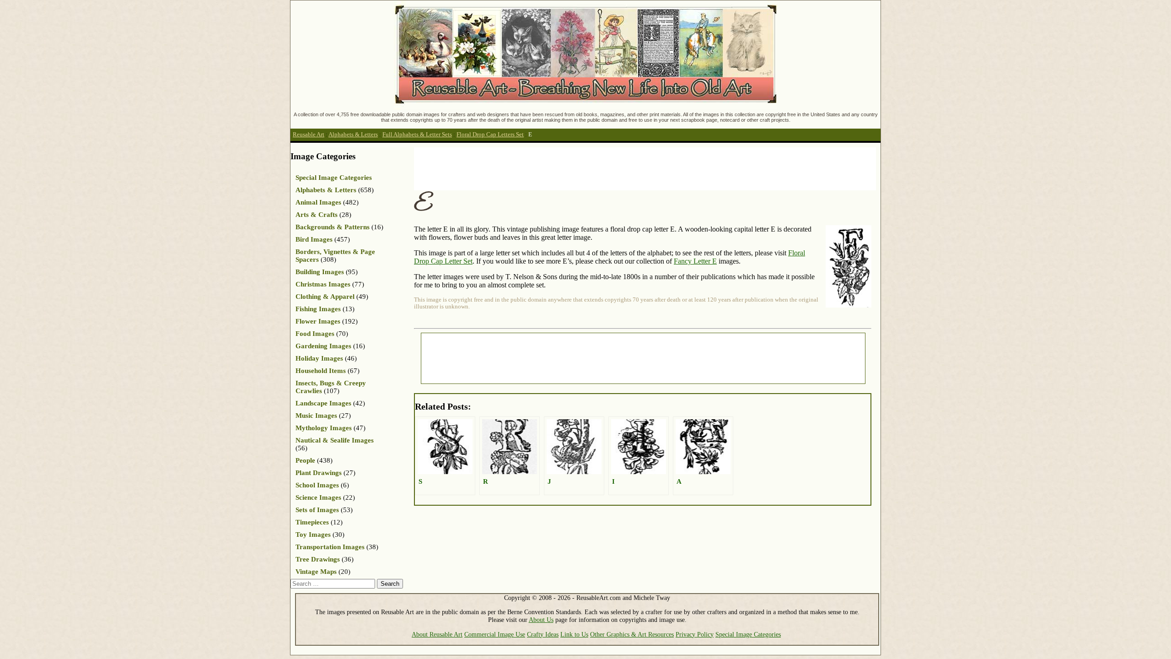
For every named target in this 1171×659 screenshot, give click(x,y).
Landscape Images (323, 403)
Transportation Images (330, 547)
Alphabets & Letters (353, 134)
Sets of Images (317, 509)
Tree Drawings (317, 559)
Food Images (314, 333)
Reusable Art (308, 134)
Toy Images (313, 534)
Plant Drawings (318, 472)
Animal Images (318, 202)
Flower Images (317, 321)
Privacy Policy (695, 634)
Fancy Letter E (695, 261)
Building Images (319, 271)
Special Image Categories (333, 177)
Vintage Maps (316, 571)
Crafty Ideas (543, 634)
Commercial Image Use (494, 634)
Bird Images (314, 239)
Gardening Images (323, 346)
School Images (317, 485)
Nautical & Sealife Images (334, 440)
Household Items (320, 370)
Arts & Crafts (316, 214)
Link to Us (574, 634)
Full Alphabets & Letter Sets (417, 134)
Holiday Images (319, 358)
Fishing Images (318, 309)
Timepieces (312, 522)
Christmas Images (322, 284)
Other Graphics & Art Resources (632, 634)
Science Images (318, 497)
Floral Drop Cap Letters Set (490, 134)
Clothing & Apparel (325, 296)
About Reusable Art (437, 634)
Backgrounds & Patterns (332, 227)
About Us (541, 619)
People (305, 460)
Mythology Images (323, 428)
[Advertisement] (580, 168)
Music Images (316, 415)
